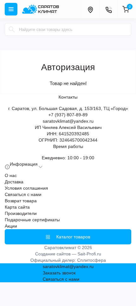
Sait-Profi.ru (89, 253)
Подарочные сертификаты (32, 219)
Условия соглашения (26, 188)
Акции (11, 226)
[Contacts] (108, 9)
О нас (11, 175)
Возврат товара (21, 200)
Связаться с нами (23, 194)
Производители (21, 213)
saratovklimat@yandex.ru (68, 121)
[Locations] (90, 9)
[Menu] (11, 9)
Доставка (14, 181)
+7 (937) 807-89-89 (68, 114)
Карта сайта (17, 207)
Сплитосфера (91, 260)
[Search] (12, 29)
